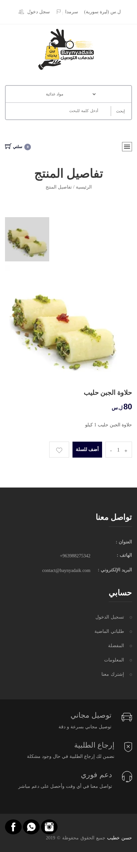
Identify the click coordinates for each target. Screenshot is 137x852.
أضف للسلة (87, 449)
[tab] (27, 239)
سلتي (21, 146)
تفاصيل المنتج (59, 187)
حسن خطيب (119, 837)
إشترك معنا (112, 674)
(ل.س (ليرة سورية (102, 11)
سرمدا (71, 11)
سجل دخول (38, 11)
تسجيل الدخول (109, 617)
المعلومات (114, 659)
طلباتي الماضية (109, 631)
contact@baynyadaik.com (66, 570)
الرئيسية (84, 187)
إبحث (120, 111)
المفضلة (116, 645)
